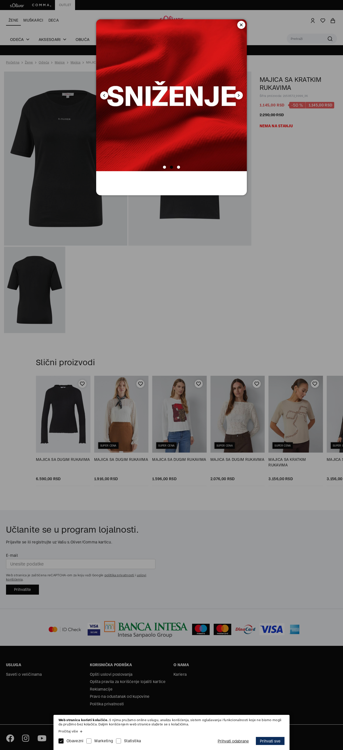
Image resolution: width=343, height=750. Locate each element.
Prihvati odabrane (233, 741)
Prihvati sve (270, 741)
